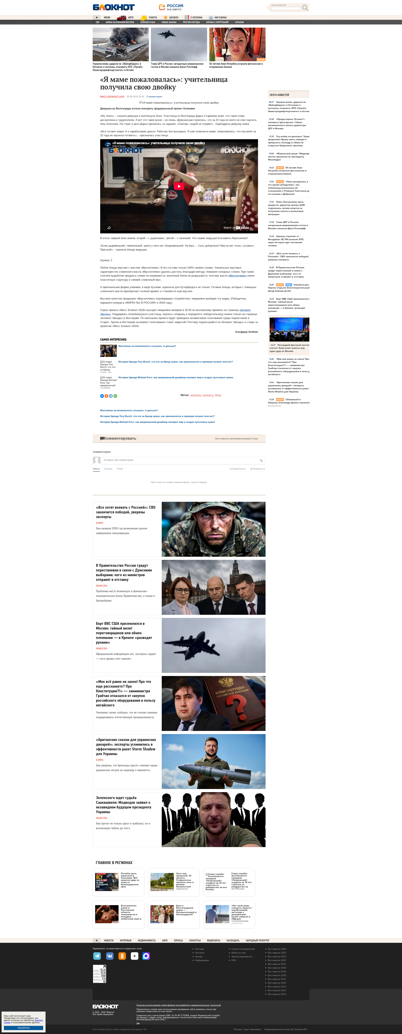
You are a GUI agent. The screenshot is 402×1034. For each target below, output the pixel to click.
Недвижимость (147, 940)
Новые (96, 468)
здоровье (195, 395)
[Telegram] (111, 396)
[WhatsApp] (115, 396)
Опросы (178, 940)
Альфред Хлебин (246, 331)
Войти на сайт (238, 952)
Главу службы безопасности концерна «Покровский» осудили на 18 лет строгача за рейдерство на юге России (241, 881)
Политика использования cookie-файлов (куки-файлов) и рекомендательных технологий (178, 1005)
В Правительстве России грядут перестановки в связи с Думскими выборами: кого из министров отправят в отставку (286, 272)
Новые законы (169, 22)
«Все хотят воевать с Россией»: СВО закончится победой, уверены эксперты (288, 256)
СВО (97, 22)
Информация (202, 960)
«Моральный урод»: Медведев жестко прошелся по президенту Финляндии (289, 156)
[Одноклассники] (106, 396)
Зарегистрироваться (241, 956)
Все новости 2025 (277, 949)
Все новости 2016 (277, 983)
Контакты (200, 952)
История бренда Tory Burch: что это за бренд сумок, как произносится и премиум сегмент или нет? (175, 361)
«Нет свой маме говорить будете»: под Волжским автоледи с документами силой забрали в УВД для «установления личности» (241, 914)
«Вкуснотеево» (237, 275)
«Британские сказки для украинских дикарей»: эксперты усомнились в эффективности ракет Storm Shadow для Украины (288, 387)
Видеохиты (213, 940)
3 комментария (154, 96)
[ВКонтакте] (102, 396)
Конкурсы (195, 940)
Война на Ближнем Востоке (120, 22)
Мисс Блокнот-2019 (112, 96)
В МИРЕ (99, 523)
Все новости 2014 (277, 990)
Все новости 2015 (277, 986)
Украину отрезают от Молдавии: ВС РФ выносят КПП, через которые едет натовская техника (286, 241)
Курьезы (239, 22)
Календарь (233, 940)
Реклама (199, 949)
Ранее (120, 468)
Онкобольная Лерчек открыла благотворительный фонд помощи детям (289, 287)
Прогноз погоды (191, 22)
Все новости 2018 (277, 975)
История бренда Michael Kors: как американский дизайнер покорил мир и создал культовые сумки (175, 377)
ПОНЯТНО (24, 1028)
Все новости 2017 (277, 979)
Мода (218, 395)
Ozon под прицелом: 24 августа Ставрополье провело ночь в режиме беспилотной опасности (185, 881)
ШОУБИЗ (173, 17)
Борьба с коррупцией (217, 22)
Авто (165, 940)
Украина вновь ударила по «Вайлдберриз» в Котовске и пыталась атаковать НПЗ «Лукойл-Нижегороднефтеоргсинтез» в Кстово (289, 107)
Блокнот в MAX (148, 22)
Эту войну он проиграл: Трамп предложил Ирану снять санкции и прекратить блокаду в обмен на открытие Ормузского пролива (289, 141)
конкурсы (208, 395)
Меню (107, 17)
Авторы (199, 956)
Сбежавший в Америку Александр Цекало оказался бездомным (289, 402)
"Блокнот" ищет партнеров (247, 1029)
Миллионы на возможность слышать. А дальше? (147, 346)
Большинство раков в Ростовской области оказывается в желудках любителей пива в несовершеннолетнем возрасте (118, 926)
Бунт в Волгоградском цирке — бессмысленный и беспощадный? (186, 910)
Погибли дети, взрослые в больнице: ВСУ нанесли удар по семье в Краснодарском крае (130, 880)
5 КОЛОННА (196, 17)
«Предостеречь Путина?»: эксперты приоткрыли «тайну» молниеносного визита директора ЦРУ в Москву (287, 124)
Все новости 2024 (277, 952)
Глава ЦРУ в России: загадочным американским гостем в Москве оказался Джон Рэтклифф (288, 225)
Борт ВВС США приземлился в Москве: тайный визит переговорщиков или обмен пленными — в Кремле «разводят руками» (289, 305)
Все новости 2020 (277, 968)
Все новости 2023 (277, 956)
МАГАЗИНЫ (221, 17)
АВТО (130, 17)
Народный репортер (257, 940)
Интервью (125, 940)
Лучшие (108, 468)
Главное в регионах (114, 862)
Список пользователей (243, 949)
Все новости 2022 (277, 960)
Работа (153, 17)
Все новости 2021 (277, 964)
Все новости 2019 (277, 971)
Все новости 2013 (277, 994)
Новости (109, 940)
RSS (233, 960)
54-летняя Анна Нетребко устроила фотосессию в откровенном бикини (287, 170)
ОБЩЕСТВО (101, 585)
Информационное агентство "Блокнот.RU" (286, 1029)
